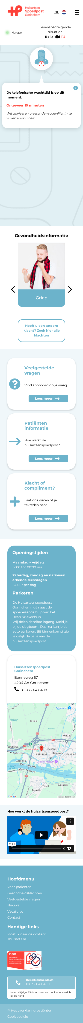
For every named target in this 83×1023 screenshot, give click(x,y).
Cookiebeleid (17, 1017)
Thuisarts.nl (16, 939)
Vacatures (15, 911)
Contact (13, 917)
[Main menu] (77, 12)
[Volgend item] (70, 290)
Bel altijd (55, 37)
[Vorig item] (12, 290)
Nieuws (13, 905)
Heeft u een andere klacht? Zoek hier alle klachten (42, 330)
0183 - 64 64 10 (38, 984)
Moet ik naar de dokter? (26, 934)
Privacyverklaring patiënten (29, 1010)
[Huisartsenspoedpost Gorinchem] (26, 11)
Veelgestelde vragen (23, 899)
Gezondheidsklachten (24, 893)
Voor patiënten (19, 887)
